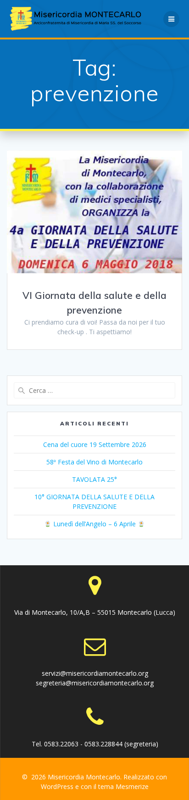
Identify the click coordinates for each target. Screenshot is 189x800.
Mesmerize (132, 786)
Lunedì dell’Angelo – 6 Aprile (94, 523)
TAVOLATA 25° (94, 479)
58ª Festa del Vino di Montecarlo (94, 462)
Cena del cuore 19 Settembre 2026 (94, 444)
